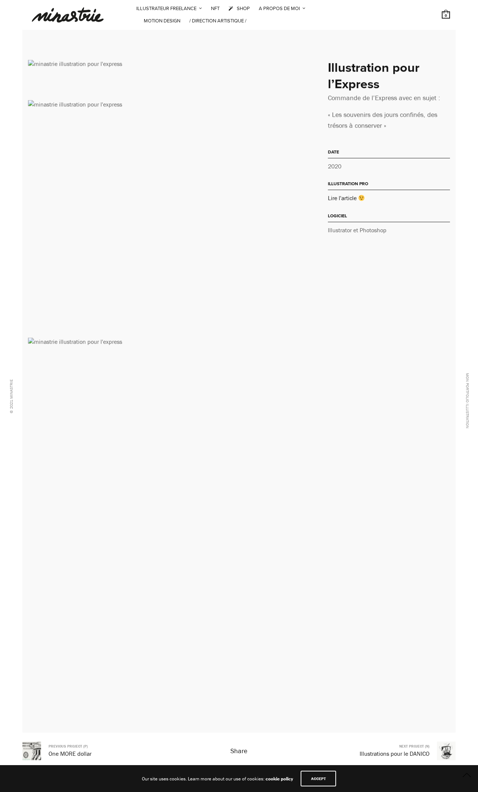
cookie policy (279, 779)
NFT (215, 9)
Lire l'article (343, 198)
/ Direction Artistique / (217, 21)
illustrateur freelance (166, 9)
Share (238, 750)
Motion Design (162, 21)
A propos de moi (279, 9)
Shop (243, 9)
